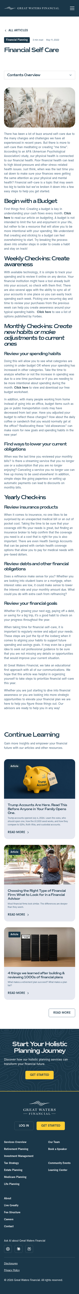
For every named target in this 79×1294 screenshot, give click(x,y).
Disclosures (11, 1264)
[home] (31, 8)
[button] (71, 8)
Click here (44, 312)
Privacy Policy (12, 1270)
